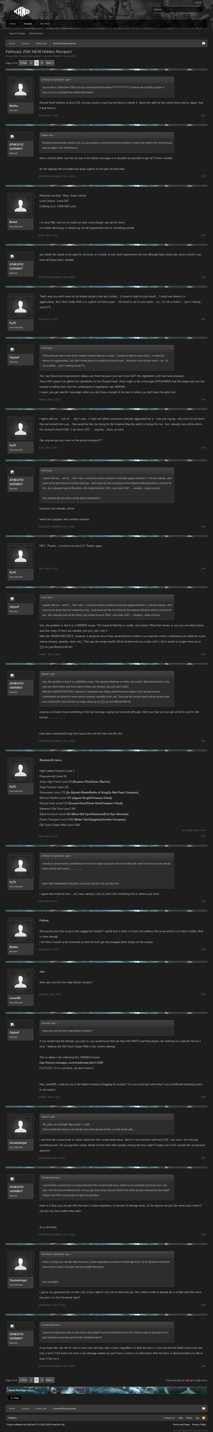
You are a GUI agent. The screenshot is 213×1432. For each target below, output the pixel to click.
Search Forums (17, 33)
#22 (203, 176)
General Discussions (30, 56)
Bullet (13, 222)
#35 (203, 994)
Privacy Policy (199, 1424)
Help (180, 1418)
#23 (203, 235)
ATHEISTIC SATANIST (17, 146)
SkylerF (57, 56)
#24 (203, 277)
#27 (203, 447)
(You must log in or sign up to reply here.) (186, 1380)
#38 (203, 1234)
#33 (203, 901)
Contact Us (169, 1418)
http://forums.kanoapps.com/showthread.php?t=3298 (71, 1062)
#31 (203, 741)
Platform (12, 1418)
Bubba (14, 105)
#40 (203, 1366)
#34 (203, 949)
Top (197, 1418)
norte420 (15, 998)
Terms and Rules (181, 1424)
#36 (203, 1097)
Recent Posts (36, 33)
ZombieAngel (18, 1142)
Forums (28, 23)
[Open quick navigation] (203, 43)
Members (45, 23)
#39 (203, 1305)
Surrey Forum (200, 1430)
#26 (203, 399)
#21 (203, 115)
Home (13, 23)
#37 (203, 1158)
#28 (203, 526)
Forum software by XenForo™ (36, 1424)
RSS (203, 1418)
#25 (203, 319)
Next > (49, 63)
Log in (198, 2)
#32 (203, 836)
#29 (203, 568)
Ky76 (13, 323)
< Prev (23, 63)
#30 (203, 654)
